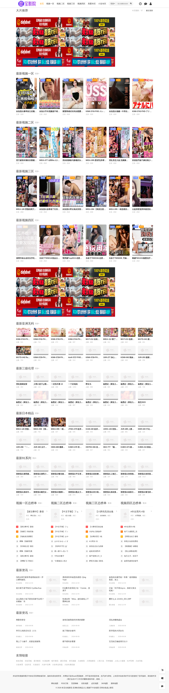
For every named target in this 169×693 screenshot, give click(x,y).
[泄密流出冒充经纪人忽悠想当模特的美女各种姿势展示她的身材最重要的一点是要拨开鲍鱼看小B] (145, 485)
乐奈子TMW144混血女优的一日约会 (54, 258)
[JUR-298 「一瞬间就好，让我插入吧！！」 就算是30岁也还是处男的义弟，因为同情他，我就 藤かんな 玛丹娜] (23, 440)
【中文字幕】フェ (70, 511)
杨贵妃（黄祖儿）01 (94, 402)
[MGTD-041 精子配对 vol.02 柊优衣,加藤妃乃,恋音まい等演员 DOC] (145, 332)
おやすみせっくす (60, 541)
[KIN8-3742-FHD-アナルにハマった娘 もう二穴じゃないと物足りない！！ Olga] (41, 332)
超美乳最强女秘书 (129, 561)
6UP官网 (130, 661)
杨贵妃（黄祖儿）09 (111, 384)
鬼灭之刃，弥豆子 (129, 556)
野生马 (88, 384)
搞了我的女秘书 (68, 631)
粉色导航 (19, 661)
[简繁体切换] (162, 670)
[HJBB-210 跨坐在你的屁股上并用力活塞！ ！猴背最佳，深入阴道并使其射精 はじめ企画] (145, 440)
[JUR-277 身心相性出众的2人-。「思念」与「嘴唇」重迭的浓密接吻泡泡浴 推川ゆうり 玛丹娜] (110, 350)
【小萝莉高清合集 (104, 511)
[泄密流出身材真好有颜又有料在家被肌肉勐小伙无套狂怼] (110, 485)
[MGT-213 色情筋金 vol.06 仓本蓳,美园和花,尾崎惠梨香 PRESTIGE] (128, 332)
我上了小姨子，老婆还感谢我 (28, 641)
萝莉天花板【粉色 (94, 561)
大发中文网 (46, 665)
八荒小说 (100, 661)
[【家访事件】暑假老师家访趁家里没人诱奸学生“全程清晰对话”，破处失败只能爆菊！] (20, 515)
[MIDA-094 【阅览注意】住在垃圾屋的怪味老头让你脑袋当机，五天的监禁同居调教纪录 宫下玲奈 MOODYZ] (41, 422)
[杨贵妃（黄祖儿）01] (93, 395)
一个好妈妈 (73, 384)
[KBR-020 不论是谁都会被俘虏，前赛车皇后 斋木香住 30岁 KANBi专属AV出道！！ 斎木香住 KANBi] (145, 422)
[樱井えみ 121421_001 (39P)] (146, 602)
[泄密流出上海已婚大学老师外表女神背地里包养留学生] (110, 466)
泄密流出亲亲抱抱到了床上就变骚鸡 (135, 474)
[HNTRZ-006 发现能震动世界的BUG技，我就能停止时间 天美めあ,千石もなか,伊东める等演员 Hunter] (93, 440)
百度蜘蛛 (74, 683)
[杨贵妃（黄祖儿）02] (110, 395)
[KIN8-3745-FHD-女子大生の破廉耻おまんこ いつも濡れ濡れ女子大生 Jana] (58, 332)
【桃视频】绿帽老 (129, 546)
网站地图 (54, 683)
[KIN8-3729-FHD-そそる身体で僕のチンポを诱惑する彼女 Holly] (41, 350)
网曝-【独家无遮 (24, 551)
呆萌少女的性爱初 (129, 541)
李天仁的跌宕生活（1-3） (26, 631)
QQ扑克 (28, 665)
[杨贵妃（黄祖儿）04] (58, 395)
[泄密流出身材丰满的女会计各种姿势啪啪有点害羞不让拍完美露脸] (23, 485)
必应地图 (94, 683)
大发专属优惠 (69, 665)
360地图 (104, 683)
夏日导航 (63, 661)
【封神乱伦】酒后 (25, 546)
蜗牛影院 (54, 661)
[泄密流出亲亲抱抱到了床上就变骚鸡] (128, 466)
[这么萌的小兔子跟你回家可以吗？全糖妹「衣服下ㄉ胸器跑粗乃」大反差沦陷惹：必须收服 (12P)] (53, 602)
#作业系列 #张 (138, 511)
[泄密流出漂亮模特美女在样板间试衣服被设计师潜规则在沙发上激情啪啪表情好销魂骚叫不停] (23, 466)
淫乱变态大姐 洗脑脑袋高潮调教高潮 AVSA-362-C (129, 160)
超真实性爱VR (93, 551)
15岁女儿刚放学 (94, 531)
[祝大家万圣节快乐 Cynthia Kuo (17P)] (53, 591)
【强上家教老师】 (129, 551)
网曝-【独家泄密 (24, 541)
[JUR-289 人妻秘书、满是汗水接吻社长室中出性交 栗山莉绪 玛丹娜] (128, 422)
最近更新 (149, 10)
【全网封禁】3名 (94, 536)
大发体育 (19, 665)
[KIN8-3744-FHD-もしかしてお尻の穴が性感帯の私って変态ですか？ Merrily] (75, 332)
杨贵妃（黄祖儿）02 (111, 402)
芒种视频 (109, 661)
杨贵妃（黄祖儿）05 (76, 402)
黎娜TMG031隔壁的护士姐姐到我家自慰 (148, 258)
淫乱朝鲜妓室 (21, 384)
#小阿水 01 (92, 541)
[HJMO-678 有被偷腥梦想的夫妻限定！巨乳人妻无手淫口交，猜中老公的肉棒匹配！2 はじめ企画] (75, 440)
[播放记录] (140, 3)
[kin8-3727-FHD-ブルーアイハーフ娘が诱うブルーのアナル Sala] (75, 350)
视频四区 (81, 4)
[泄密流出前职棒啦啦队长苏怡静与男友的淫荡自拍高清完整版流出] (93, 466)
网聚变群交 (20, 620)
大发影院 (81, 661)
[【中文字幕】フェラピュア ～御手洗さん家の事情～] (55, 515)
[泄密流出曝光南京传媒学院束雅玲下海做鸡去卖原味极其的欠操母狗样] (58, 466)
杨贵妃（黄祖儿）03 (129, 402)
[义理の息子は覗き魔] (41, 377)
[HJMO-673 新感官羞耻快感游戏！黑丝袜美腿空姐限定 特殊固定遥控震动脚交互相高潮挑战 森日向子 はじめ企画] (128, 440)
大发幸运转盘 (57, 665)
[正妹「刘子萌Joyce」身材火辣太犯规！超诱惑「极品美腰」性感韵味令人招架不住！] (146, 591)
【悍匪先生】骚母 (129, 536)
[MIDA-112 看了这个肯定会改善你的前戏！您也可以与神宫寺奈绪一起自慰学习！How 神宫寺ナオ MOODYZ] (110, 332)
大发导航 (139, 661)
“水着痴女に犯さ (59, 561)
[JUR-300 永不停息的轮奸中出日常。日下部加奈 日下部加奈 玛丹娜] (41, 440)
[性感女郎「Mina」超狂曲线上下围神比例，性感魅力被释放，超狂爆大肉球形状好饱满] (100, 602)
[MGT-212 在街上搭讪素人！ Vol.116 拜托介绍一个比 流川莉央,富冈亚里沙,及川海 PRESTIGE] (93, 332)
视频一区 (50, 4)
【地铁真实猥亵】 (25, 536)
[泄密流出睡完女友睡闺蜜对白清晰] (41, 485)
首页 (42, 4)
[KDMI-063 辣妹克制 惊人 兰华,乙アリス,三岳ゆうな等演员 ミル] (128, 350)
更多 (37, 74)
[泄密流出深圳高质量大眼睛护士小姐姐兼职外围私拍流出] (145, 466)
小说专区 (102, 4)
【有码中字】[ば (59, 546)
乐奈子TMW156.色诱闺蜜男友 (98, 258)
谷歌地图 (84, 683)
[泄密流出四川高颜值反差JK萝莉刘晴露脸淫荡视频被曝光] (93, 485)
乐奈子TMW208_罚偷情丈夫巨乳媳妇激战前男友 (129, 258)
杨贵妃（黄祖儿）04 (59, 402)
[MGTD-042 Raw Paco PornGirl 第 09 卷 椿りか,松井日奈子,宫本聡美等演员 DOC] (23, 350)
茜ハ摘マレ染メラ (60, 551)
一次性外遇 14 (57, 384)
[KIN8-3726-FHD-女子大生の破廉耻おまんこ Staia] (93, 350)
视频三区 (71, 4)
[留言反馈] (145, 3)
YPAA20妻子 (58, 556)
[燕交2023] (145, 395)
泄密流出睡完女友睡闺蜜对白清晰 (47, 492)
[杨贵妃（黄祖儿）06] (23, 395)
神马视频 (72, 661)
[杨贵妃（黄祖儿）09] (110, 377)
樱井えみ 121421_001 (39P (120, 599)
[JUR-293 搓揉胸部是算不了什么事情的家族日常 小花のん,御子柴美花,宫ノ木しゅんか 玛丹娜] (145, 350)
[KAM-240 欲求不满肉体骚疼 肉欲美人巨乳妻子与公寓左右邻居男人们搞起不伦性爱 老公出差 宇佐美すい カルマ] (93, 422)
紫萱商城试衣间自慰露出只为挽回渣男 (78, 111)
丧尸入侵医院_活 (129, 531)
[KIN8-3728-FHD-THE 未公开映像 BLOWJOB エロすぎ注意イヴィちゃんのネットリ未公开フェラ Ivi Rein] (58, 350)
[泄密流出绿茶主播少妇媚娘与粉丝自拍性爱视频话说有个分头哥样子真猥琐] (128, 485)
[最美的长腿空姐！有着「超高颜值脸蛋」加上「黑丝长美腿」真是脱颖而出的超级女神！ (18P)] (146, 580)
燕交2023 (142, 402)
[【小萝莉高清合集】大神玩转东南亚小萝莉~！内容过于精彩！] (90, 515)
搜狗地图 (114, 683)
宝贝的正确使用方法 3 (118, 641)
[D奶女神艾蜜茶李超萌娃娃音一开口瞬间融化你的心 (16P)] (53, 580)
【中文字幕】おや (60, 536)
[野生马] (93, 377)
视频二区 (61, 4)
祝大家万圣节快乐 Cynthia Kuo (28, 588)
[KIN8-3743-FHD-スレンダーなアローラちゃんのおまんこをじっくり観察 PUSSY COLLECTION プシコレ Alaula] (23, 332)
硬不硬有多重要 (68, 641)
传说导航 (28, 661)
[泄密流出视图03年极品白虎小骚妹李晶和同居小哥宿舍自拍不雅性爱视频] (58, 485)
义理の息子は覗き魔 (42, 384)
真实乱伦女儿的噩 (94, 546)
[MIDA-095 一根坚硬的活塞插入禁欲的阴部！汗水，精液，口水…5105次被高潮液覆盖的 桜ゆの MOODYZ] (58, 422)
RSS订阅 (64, 683)
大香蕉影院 (91, 661)
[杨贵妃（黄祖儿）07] (41, 395)
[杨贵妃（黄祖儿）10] (128, 377)
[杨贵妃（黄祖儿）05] (75, 395)
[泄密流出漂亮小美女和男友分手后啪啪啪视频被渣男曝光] (41, 466)
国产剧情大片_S (94, 556)
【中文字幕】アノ (60, 531)
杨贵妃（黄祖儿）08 (146, 384)
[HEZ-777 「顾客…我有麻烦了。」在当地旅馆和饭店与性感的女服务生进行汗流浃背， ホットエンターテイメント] (110, 440)
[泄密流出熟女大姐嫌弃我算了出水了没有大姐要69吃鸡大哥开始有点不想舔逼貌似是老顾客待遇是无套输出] (75, 485)
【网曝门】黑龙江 (25, 561)
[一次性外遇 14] (58, 377)
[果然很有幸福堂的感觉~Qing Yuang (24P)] (100, 580)
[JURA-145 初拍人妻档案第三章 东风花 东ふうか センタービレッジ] (110, 422)
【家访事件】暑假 (35, 511)
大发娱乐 (36, 665)
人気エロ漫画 (120, 661)
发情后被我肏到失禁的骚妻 (73, 620)
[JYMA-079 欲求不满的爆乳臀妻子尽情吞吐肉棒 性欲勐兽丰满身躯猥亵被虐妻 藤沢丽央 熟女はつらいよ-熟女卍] (75, 422)
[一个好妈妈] (75, 377)
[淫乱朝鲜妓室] (23, 377)
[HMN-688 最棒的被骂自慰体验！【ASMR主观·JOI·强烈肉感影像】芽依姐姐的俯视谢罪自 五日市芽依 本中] (58, 440)
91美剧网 (46, 661)
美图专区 (92, 4)
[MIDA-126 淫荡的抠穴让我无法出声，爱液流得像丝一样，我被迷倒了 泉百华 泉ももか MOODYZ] (23, 422)
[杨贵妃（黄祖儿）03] (128, 395)
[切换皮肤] (162, 678)
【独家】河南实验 (25, 531)
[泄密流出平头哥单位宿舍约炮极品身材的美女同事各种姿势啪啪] (75, 466)
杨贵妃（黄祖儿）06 (24, 402)
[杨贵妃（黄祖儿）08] (145, 377)
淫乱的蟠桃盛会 (115, 620)
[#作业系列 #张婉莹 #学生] (125, 515)
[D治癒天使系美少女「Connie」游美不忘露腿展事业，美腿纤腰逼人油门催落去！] (100, 591)
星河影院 (37, 661)
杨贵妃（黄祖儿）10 (129, 384)
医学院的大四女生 (116, 631)
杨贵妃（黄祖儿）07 (42, 402)
